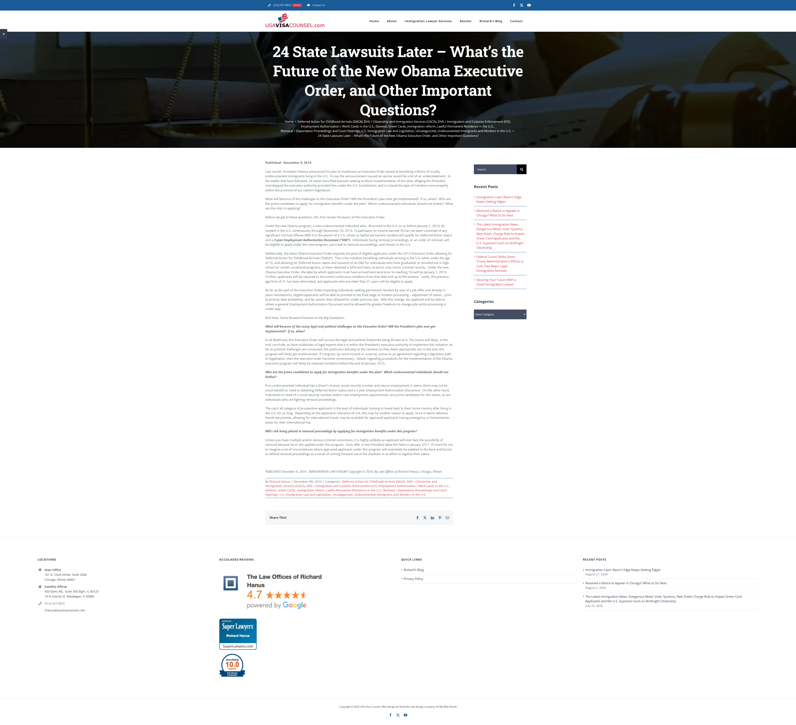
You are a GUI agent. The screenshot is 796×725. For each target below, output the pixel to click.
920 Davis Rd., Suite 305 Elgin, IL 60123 (71, 591)
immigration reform (310, 490)
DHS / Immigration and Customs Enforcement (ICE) (342, 486)
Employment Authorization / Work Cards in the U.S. (414, 486)
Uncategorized (342, 495)
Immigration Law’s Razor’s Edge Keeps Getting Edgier (623, 570)
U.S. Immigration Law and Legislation (305, 495)
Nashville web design (411, 706)
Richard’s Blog (414, 570)
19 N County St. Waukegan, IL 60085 (69, 596)
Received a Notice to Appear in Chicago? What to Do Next (625, 583)
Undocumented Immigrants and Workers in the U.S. (390, 495)
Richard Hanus (279, 481)
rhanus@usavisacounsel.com (65, 610)
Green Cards (286, 490)
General (270, 490)
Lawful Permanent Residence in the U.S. (354, 490)
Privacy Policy (413, 579)
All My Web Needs (446, 706)
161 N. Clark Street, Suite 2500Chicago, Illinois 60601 (66, 577)
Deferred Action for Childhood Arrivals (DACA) (373, 481)
